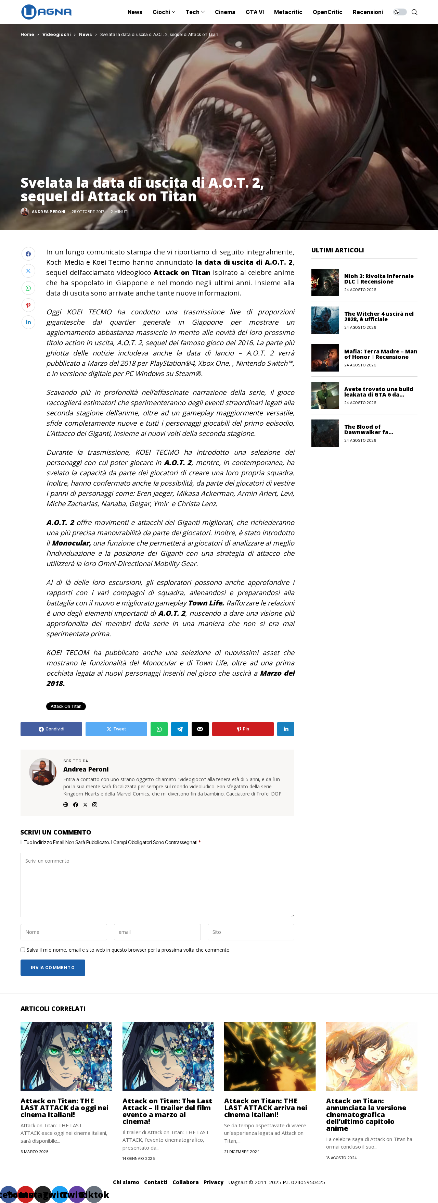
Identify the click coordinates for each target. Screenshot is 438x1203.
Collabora (185, 1182)
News (85, 34)
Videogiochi (56, 34)
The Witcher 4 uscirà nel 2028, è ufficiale (379, 316)
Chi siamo (126, 1182)
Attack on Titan (66, 706)
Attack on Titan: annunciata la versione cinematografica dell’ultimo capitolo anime (366, 1114)
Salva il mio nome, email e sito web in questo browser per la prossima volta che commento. (129, 950)
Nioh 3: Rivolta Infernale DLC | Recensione (379, 278)
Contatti (156, 1182)
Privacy (213, 1182)
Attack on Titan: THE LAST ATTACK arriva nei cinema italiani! (265, 1107)
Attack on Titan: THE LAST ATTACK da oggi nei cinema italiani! (64, 1107)
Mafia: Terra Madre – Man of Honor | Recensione (380, 353)
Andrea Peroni (48, 212)
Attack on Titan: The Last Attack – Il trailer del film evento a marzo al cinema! (167, 1111)
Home (27, 34)
